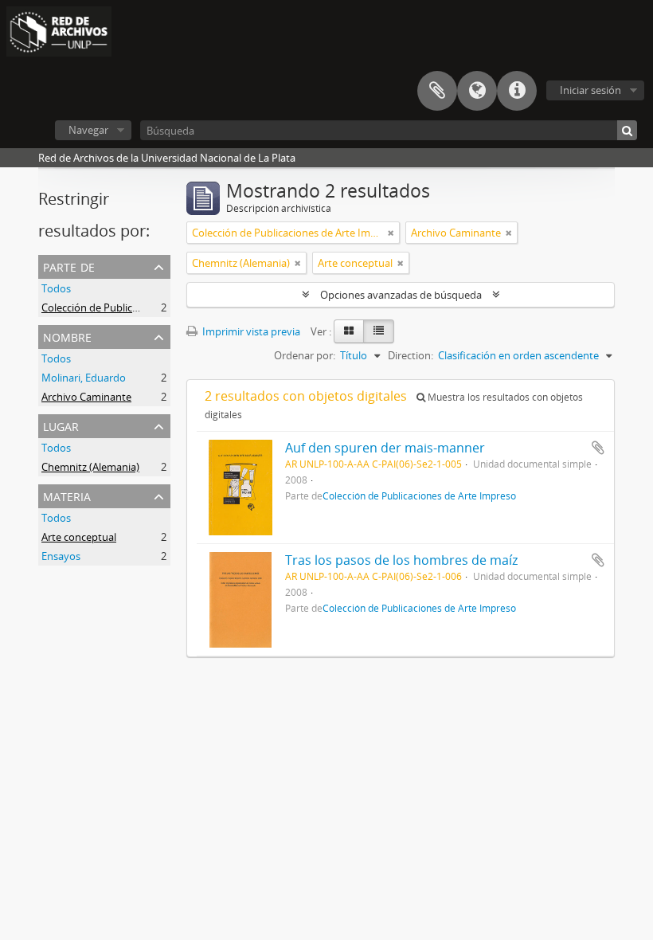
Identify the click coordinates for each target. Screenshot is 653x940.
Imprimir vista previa (250, 331)
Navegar (88, 130)
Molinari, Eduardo (83, 377)
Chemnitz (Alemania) (90, 467)
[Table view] (378, 331)
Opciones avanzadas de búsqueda (401, 295)
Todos (56, 288)
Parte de (69, 265)
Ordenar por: (304, 355)
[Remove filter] (391, 233)
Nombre (67, 336)
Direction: (410, 355)
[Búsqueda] (627, 130)
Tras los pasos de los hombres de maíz (401, 560)
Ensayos (60, 556)
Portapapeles (437, 91)
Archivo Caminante (86, 397)
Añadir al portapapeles (598, 448)
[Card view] (349, 331)
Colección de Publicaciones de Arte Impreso (144, 307)
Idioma (477, 91)
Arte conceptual (78, 537)
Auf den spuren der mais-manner (385, 447)
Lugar (61, 425)
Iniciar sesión (590, 90)
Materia (67, 495)
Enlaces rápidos (517, 91)
